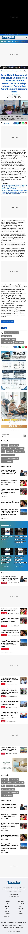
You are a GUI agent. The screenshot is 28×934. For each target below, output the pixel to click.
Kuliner (21, 906)
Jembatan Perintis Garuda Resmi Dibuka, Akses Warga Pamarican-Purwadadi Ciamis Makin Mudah (9, 691)
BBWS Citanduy (19, 451)
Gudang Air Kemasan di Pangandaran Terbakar (7, 538)
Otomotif (21, 913)
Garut (3, 707)
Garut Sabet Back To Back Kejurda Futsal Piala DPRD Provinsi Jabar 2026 (8, 749)
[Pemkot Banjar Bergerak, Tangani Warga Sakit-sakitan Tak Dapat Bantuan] (23, 680)
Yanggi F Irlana (16, 95)
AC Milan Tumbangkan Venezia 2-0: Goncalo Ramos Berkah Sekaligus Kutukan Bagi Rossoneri (10, 491)
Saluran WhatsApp (18, 927)
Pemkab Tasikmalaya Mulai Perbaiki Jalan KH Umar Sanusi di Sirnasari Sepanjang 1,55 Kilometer (21, 539)
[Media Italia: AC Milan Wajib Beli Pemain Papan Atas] (23, 483)
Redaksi (3, 922)
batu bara (9, 451)
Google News (8, 927)
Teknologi (7, 913)
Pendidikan (20, 908)
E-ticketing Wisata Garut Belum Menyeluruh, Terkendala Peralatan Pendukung (10, 703)
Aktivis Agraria (14, 445)
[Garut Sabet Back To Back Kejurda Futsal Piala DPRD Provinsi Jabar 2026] (23, 750)
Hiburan (23, 41)
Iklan (24, 922)
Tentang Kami (10, 922)
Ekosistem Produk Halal (11, 333)
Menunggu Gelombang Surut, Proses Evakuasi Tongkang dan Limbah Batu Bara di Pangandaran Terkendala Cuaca (10, 513)
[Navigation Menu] (26, 38)
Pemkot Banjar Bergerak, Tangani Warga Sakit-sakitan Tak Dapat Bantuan (9, 679)
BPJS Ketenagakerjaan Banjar (10, 458)
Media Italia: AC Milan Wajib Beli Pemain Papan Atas (9, 481)
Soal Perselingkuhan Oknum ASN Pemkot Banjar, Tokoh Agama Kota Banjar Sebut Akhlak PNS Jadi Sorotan (14, 187)
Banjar (3, 684)
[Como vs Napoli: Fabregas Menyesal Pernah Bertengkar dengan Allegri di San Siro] (23, 472)
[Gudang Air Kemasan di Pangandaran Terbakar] (7, 531)
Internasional (21, 903)
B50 (3, 451)
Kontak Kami (18, 922)
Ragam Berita (7, 916)
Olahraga (7, 911)
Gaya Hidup (21, 901)
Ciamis (3, 696)
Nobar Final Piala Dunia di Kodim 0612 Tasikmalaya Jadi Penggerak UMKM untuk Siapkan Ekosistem (7, 560)
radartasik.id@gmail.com (14, 892)
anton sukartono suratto (9, 448)
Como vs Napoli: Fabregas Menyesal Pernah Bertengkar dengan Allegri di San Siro (9, 471)
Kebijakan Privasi (7, 925)
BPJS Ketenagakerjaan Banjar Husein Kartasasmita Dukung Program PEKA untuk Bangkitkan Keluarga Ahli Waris (9, 715)
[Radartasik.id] (8, 38)
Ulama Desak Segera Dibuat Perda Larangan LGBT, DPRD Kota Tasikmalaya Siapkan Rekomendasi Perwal (21, 560)
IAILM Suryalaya (6, 336)
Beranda (3, 71)
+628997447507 (14, 894)
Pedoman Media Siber (19, 925)
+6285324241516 (14, 896)
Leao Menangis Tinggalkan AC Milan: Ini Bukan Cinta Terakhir (10, 501)
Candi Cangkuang (7, 461)
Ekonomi (17, 41)
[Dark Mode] (23, 38)
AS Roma (21, 448)
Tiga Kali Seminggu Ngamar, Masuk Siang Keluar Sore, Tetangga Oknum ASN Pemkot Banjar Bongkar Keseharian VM (14, 192)
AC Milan (4, 445)
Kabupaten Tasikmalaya (20, 71)
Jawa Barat (3, 41)
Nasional (10, 41)
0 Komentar (5, 123)
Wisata (20, 911)
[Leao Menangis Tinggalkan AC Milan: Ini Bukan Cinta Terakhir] (23, 503)
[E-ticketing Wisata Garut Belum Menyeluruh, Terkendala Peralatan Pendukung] (23, 704)
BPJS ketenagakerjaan (8, 455)
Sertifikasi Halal (19, 342)
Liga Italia (4, 582)
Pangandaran (5, 649)
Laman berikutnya (7, 322)
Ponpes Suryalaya (7, 342)
